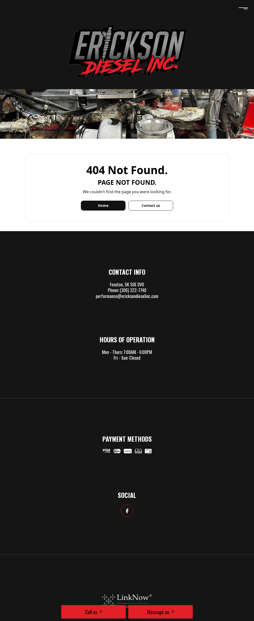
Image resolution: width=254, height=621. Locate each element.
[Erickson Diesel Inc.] (127, 52)
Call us (91, 612)
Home (103, 205)
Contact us (151, 205)
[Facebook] (127, 511)
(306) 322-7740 (133, 290)
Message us (158, 612)
